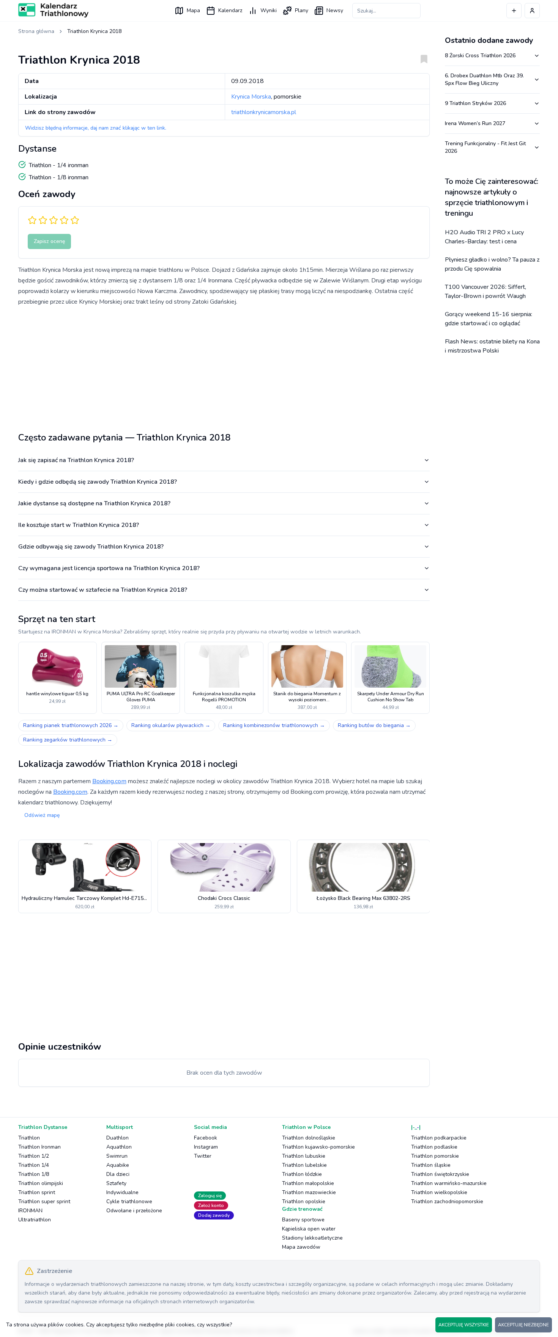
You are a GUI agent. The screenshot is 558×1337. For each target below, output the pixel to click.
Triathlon (29, 1137)
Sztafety (116, 1183)
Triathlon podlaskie (434, 1146)
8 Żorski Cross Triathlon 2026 (480, 55)
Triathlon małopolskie (308, 1183)
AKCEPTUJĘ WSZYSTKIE (463, 1325)
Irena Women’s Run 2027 (475, 123)
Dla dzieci (117, 1174)
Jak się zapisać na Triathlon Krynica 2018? (76, 460)
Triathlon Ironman (39, 1146)
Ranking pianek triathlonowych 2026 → (70, 725)
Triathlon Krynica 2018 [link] (94, 31)
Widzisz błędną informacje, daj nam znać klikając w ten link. (95, 128)
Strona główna (36, 31)
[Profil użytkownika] (532, 10)
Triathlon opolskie (303, 1201)
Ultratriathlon (34, 1219)
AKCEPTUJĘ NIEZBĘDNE (523, 1325)
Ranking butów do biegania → (374, 725)
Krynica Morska (251, 96)
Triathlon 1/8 (33, 1174)
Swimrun (117, 1156)
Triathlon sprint (36, 1192)
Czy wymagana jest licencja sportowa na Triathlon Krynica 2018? (109, 568)
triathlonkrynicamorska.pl (263, 112)
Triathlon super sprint (44, 1201)
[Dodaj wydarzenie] (514, 10)
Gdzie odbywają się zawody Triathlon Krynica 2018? (91, 546)
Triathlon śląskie (431, 1165)
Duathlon (117, 1137)
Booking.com (109, 781)
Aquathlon (119, 1146)
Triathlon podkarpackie (439, 1137)
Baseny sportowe (303, 1219)
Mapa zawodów (301, 1247)
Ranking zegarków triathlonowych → (67, 739)
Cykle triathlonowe (129, 1201)
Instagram (206, 1146)
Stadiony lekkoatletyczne (312, 1237)
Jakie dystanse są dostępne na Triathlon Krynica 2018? (94, 503)
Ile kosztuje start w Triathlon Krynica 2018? (78, 525)
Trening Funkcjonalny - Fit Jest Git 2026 (485, 147)
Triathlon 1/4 (33, 1165)
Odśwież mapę (42, 815)
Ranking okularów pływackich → (170, 725)
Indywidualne (122, 1192)
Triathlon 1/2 (33, 1156)
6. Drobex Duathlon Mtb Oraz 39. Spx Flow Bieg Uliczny (484, 79)
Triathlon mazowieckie (309, 1192)
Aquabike (117, 1165)
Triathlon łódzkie (302, 1174)
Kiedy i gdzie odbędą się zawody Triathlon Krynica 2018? (97, 482)
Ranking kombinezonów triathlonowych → (274, 725)
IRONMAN (30, 1210)
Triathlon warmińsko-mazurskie (449, 1183)
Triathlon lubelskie (304, 1165)
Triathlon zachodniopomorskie (447, 1201)
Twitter (202, 1156)
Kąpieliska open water (309, 1228)
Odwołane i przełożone (134, 1210)
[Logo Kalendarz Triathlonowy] (53, 10)
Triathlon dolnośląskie (308, 1137)
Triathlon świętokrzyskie (440, 1174)
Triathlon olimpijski (40, 1183)
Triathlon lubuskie (303, 1156)
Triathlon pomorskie (435, 1156)
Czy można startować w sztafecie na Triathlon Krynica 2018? (102, 590)
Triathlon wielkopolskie (439, 1192)
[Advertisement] (224, 366)
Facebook (205, 1137)
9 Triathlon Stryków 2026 (475, 103)
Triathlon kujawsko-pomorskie (318, 1146)
